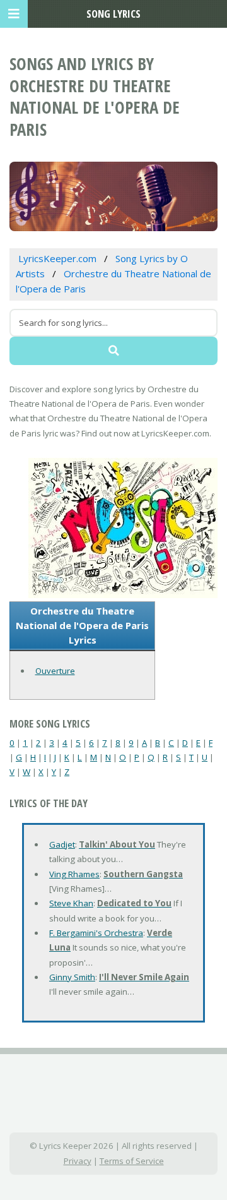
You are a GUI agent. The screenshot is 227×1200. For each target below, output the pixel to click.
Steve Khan (71, 903)
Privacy (77, 1161)
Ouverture (55, 670)
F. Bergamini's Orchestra (96, 933)
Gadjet (62, 844)
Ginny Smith (72, 977)
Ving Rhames (74, 874)
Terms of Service (132, 1161)
